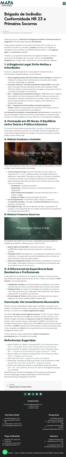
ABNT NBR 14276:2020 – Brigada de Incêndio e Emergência (28, 358)
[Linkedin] (40, 394)
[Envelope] (29, 394)
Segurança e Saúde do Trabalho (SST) (40, 319)
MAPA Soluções (37, 128)
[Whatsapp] (25, 394)
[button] (64, 3)
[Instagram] (33, 394)
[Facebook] (37, 394)
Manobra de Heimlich (26, 265)
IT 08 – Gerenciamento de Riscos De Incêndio (27, 368)
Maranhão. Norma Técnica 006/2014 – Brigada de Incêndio (30, 363)
